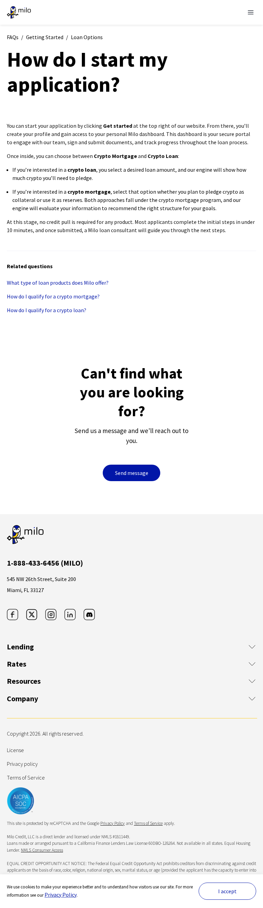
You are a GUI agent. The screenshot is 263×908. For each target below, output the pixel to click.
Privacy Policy (61, 894)
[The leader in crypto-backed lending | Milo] (19, 12)
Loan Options (87, 37)
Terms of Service (26, 777)
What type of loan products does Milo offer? (58, 282)
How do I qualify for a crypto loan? (46, 310)
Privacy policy (22, 763)
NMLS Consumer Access (42, 850)
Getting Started (44, 37)
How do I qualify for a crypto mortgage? (53, 296)
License (15, 750)
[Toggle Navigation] (250, 12)
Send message (131, 472)
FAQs (12, 37)
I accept (227, 891)
